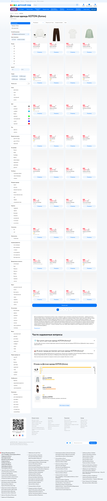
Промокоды (34, 426)
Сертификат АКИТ (35, 431)
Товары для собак (84, 423)
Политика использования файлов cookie (38, 429)
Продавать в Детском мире (37, 421)
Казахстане (21, 444)
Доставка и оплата (35, 420)
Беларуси (26, 444)
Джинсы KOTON (47, 378)
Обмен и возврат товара (36, 423)
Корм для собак (84, 424)
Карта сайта (34, 434)
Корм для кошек (84, 421)
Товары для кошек (84, 420)
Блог (65, 429)
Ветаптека (82, 427)
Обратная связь (35, 433)
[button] (93, 9)
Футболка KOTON (48, 397)
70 (71, 309)
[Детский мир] (20, 5)
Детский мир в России (14, 444)
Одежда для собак (84, 426)
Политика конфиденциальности (38, 427)
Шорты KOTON (47, 387)
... (68, 309)
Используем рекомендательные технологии (18, 443)
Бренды (16, 13)
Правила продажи (35, 424)
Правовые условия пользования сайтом (26, 442)
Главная (11, 13)
